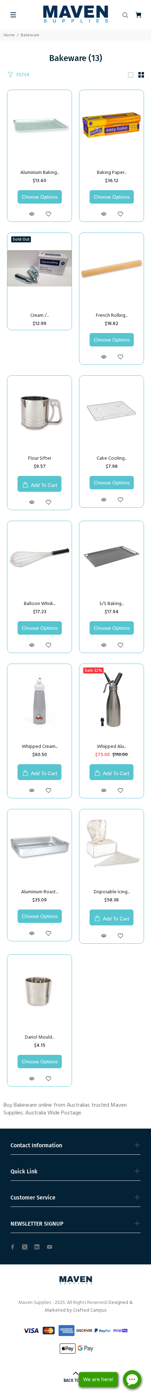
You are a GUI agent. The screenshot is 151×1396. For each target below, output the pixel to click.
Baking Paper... (111, 173)
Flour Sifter (39, 458)
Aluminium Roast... (39, 892)
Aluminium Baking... (39, 173)
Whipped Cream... (40, 747)
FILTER (23, 74)
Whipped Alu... (111, 747)
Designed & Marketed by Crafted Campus (89, 1307)
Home (9, 35)
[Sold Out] (39, 268)
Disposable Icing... (112, 892)
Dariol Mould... (39, 1037)
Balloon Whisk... (39, 604)
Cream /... (39, 316)
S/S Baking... (111, 604)
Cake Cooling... (112, 458)
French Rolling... (111, 316)
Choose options (40, 197)
